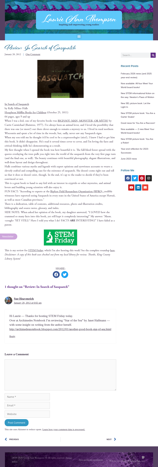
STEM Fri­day (35, 250)
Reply (12, 336)
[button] (79, 36)
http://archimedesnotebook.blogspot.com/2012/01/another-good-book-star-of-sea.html (60, 329)
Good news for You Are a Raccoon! (138, 123)
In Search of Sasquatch (17, 104)
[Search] (153, 55)
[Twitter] (135, 178)
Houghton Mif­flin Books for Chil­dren (25, 112)
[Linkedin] (138, 187)
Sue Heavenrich (24, 298)
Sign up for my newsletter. (91, 459)
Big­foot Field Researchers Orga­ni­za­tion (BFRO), (77, 191)
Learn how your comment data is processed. (63, 429)
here (112, 250)
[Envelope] (145, 187)
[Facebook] (128, 178)
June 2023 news (129, 159)
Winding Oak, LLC (136, 460)
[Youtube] (131, 187)
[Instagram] (149, 178)
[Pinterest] (142, 178)
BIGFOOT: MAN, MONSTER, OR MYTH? (83, 121)
